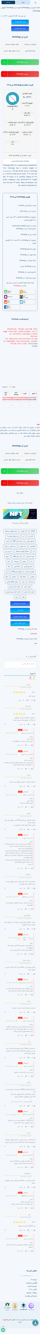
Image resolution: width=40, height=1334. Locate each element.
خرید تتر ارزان (30, 556)
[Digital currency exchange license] (19, 1307)
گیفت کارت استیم (15, 587)
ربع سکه (16, 561)
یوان (23, 597)
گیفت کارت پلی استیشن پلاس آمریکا (20, 503)
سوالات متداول (32, 1292)
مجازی (14, 577)
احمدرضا (23, 733)
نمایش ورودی (9, 387)
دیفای (24, 561)
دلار (31, 561)
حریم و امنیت (32, 1286)
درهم (7, 556)
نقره (7, 577)
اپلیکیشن (32, 546)
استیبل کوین (30, 541)
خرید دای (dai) (17, 556)
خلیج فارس (24, 939)
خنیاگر (24, 1115)
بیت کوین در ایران (10, 546)
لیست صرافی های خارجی (12, 51)
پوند (23, 582)
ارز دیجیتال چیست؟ (13, 536)
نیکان (24, 795)
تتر (34, 551)
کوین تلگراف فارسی (12, 582)
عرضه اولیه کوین (30, 51)
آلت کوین (24, 531)
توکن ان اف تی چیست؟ (20, 523)
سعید (24, 1021)
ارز (23, 536)
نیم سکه (31, 582)
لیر (7, 572)
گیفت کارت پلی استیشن (13, 592)
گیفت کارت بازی (29, 592)
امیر (25, 1066)
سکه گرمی (17, 567)
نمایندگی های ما (31, 1296)
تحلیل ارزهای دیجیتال (22, 551)
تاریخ (33, 394)
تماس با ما (33, 1289)
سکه (8, 561)
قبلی (29, 405)
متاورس (32, 577)
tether (33, 531)
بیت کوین (23, 546)
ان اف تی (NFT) (18, 541)
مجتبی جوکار (22, 983)
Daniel (24, 897)
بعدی (12, 405)
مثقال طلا (20, 493)
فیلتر (17, 44)
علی (25, 1239)
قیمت (24, 394)
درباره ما (34, 1279)
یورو (16, 597)
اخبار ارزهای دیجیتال (11, 531)
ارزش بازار (5, 394)
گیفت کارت (27, 587)
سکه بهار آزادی (28, 567)
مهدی (24, 838)
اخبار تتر (30, 536)
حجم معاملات (16, 394)
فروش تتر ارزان (29, 572)
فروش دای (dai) (16, 572)
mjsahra (23, 1196)
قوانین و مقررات (31, 1283)
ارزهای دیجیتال (10, 44)
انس (7, 541)
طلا (9, 567)
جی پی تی (8, 551)
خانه (38, 7)
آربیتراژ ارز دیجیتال (30, 44)
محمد (24, 1155)
